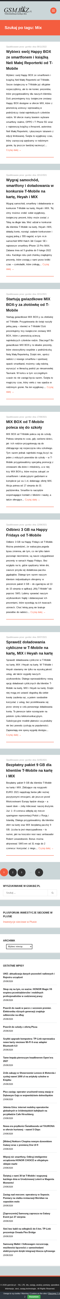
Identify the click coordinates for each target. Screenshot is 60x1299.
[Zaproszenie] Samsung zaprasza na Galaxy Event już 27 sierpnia (26, 1215)
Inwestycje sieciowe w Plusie (20, 921)
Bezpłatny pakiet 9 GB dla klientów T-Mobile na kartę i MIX (29, 770)
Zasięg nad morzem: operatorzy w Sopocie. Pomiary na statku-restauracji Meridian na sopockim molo (26, 1198)
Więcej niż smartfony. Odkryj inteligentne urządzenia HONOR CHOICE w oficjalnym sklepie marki (25, 1160)
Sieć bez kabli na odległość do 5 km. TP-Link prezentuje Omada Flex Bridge (27, 1230)
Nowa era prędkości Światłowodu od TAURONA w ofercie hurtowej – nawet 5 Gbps (28, 1128)
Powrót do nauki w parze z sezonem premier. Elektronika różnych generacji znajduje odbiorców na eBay (27, 1011)
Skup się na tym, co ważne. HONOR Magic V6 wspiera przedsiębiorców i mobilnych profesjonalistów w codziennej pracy (27, 992)
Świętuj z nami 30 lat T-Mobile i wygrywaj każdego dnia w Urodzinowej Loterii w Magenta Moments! (28, 1179)
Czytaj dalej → (13, 150)
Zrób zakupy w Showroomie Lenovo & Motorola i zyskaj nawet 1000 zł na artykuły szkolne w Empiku (29, 1076)
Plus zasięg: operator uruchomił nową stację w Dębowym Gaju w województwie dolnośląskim (28, 1093)
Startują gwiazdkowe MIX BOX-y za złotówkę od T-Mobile (28, 304)
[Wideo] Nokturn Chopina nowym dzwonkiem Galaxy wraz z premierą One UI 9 (27, 1143)
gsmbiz (28, 47)
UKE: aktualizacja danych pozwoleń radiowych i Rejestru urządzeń (29, 975)
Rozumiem (34, 1297)
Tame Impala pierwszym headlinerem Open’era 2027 (28, 1059)
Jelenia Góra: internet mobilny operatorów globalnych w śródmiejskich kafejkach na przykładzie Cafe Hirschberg (26, 1111)
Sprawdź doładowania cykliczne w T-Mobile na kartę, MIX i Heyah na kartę (29, 647)
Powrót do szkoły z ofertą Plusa (20, 1027)
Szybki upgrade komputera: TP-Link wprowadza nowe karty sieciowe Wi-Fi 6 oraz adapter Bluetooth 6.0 (29, 1042)
